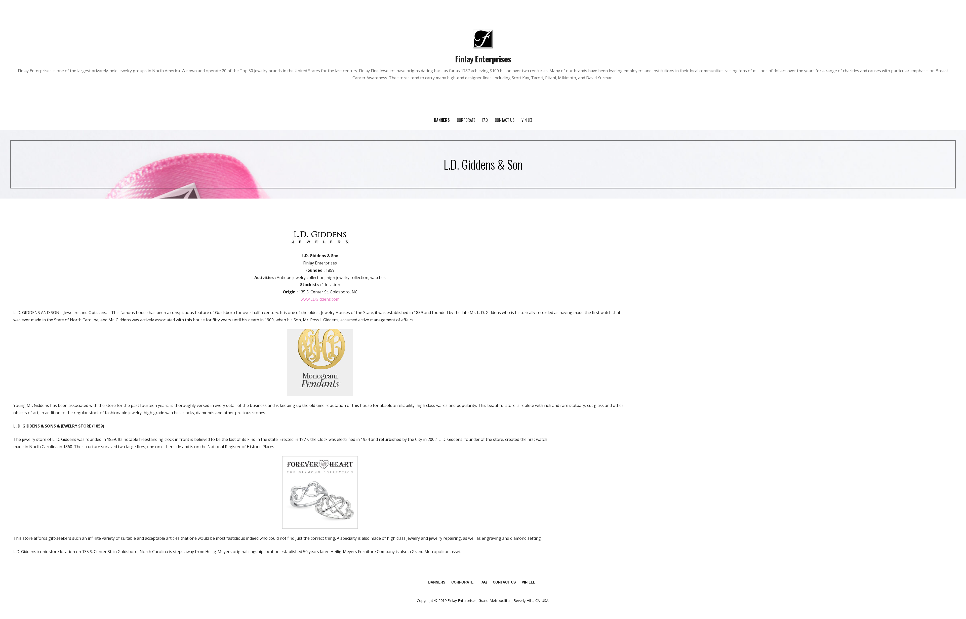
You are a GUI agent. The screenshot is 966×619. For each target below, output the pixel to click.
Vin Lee (526, 120)
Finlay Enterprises (483, 59)
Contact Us (504, 120)
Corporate (466, 120)
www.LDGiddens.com (320, 299)
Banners (442, 120)
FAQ (485, 120)
